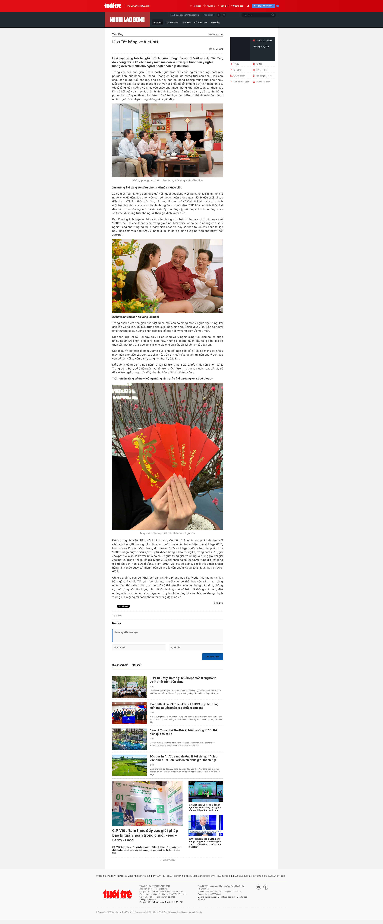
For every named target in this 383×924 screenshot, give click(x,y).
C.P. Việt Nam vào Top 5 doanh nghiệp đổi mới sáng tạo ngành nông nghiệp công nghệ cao (205, 807)
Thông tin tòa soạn (147, 899)
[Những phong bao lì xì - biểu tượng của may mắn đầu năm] (167, 140)
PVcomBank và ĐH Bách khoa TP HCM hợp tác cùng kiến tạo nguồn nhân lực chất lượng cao (184, 706)
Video (130, 876)
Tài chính (186, 23)
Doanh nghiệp (172, 23)
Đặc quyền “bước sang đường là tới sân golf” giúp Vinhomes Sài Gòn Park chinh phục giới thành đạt (183, 758)
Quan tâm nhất (120, 665)
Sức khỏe (262, 876)
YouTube (210, 6)
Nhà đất (252, 876)
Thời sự (138, 876)
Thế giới (146, 876)
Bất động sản (200, 23)
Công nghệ (179, 876)
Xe (187, 876)
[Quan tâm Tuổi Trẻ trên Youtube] (258, 887)
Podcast (197, 6)
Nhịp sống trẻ (205, 876)
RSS (203, 899)
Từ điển (259, 64)
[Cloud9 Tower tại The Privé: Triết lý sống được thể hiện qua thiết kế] (129, 739)
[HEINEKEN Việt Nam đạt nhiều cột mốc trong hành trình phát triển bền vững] (129, 687)
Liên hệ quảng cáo (241, 82)
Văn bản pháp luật (263, 76)
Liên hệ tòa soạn (263, 82)
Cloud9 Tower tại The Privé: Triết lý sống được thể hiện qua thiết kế (184, 732)
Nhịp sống (215, 23)
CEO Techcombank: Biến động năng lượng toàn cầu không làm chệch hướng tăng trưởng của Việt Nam (205, 843)
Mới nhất (137, 665)
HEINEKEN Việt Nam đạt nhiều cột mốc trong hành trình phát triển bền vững (183, 679)
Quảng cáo (238, 6)
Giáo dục (243, 876)
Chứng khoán (239, 76)
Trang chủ (101, 876)
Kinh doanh (167, 876)
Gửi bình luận (212, 656)
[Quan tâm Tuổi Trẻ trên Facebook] (265, 887)
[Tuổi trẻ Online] (118, 894)
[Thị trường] (127, 19)
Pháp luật (156, 876)
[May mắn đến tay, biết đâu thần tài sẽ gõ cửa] (167, 456)
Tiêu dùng (157, 23)
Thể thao (233, 876)
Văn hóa (216, 876)
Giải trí (224, 876)
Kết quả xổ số (261, 70)
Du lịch (193, 876)
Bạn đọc (280, 876)
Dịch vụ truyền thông (207, 897)
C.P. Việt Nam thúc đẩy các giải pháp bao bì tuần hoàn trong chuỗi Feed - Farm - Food (145, 835)
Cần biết (224, 6)
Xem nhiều (122, 876)
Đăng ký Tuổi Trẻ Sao (263, 6)
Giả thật (272, 876)
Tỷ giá (236, 64)
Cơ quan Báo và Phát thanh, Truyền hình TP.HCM (161, 902)
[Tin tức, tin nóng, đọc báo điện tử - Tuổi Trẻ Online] (112, 6)
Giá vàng (237, 70)
